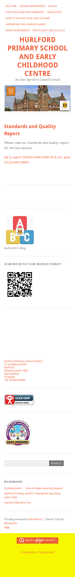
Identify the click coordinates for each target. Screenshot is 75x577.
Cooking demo (13, 488)
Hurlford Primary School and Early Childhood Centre (38, 57)
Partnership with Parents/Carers (26, 24)
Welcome (11, 6)
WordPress (35, 519)
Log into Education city (17, 502)
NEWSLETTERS (54, 12)
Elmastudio (10, 523)
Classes (52, 6)
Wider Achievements (18, 30)
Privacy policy (46, 552)
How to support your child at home (28, 18)
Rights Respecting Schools (48, 30)
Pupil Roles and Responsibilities (25, 12)
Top (6, 527)
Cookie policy (29, 552)
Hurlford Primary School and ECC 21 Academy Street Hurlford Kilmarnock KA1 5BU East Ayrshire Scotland (23, 369)
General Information (32, 6)
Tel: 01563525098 (14, 380)
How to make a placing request (44, 488)
